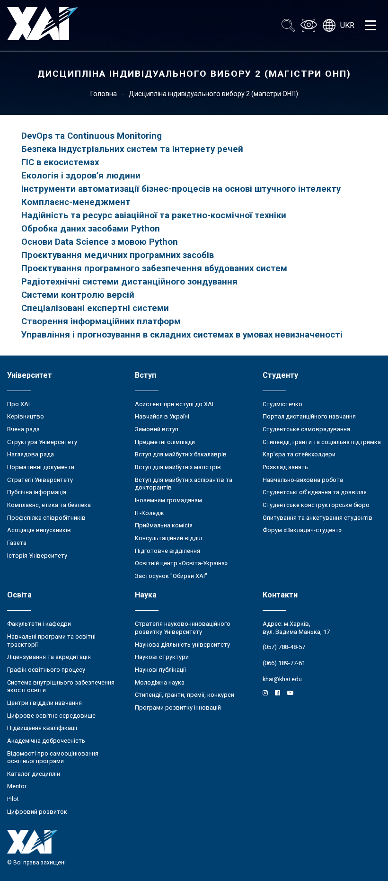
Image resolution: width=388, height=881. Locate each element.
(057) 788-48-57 (284, 646)
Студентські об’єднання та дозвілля (315, 492)
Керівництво (25, 416)
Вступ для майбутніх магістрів (178, 467)
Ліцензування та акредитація (49, 656)
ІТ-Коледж (149, 512)
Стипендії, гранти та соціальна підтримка (322, 441)
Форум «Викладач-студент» (302, 530)
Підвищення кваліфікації (42, 727)
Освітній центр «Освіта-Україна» (181, 563)
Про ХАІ (18, 404)
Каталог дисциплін (33, 773)
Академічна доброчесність (46, 740)
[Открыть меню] (370, 25)
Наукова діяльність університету (182, 644)
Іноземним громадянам (168, 500)
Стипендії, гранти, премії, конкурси (184, 694)
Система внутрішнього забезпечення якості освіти (61, 686)
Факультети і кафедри (39, 623)
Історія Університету (37, 555)
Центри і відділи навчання (44, 702)
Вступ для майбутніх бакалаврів (181, 454)
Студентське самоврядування (306, 429)
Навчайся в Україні (162, 416)
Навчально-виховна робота (303, 479)
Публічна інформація (36, 492)
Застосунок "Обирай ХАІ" (171, 575)
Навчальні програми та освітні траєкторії (51, 640)
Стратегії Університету (40, 479)
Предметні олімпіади (165, 441)
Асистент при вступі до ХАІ (174, 404)
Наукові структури (162, 656)
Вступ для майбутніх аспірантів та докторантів (183, 483)
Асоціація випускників (39, 530)
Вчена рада (23, 429)
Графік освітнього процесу (46, 669)
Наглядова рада (30, 454)
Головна (103, 94)
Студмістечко (282, 404)
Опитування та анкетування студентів (317, 517)
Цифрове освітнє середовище (51, 715)
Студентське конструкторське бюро (316, 504)
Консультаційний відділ (168, 538)
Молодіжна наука (160, 682)
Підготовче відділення (167, 550)
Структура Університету (42, 441)
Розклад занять (285, 467)
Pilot (13, 798)
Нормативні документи (40, 467)
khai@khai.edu (282, 679)
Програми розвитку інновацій (178, 707)
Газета (16, 542)
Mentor (16, 786)
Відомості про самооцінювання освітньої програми (52, 757)
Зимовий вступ (156, 429)
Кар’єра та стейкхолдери (299, 454)
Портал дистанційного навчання (309, 416)
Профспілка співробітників (46, 517)
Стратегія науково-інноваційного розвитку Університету (182, 627)
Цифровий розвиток (37, 811)
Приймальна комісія (164, 525)
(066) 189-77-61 (284, 663)
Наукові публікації (160, 669)
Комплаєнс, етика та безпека (49, 504)
